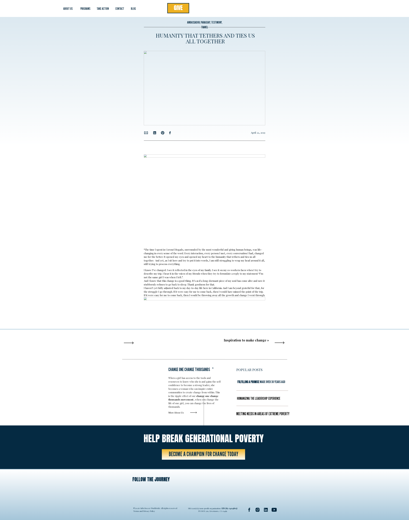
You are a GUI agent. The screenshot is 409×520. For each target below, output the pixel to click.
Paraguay (205, 22)
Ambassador (193, 22)
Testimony (216, 22)
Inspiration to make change (245, 340)
